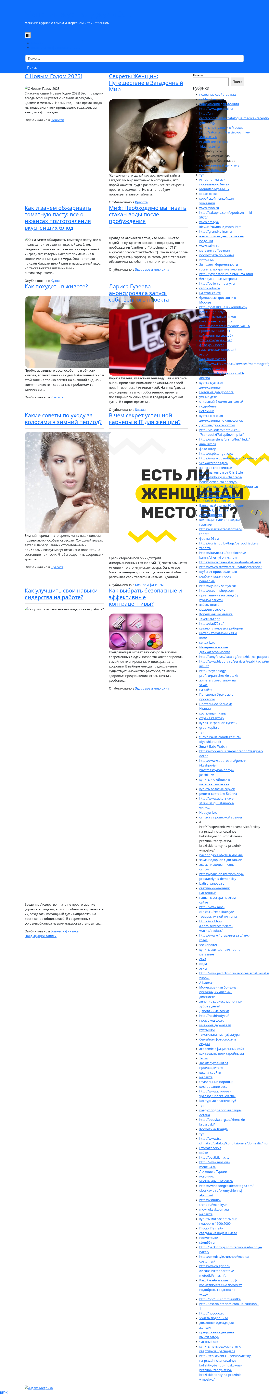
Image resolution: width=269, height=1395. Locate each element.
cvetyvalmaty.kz (211, 515)
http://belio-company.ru (217, 283)
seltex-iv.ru (207, 642)
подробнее (207, 406)
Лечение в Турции (213, 1171)
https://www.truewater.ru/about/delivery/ (230, 562)
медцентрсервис (212, 609)
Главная (37, 43)
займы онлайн (210, 605)
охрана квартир (211, 718)
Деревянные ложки (214, 1011)
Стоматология (210, 1148)
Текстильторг (209, 619)
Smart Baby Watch (213, 746)
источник (206, 411)
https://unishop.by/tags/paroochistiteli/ (228, 543)
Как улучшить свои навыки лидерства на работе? (61, 594)
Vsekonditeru (209, 945)
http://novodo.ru (211, 1313)
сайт (202, 959)
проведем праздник (214, 331)
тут (201, 175)
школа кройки (210, 1072)
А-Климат (206, 982)
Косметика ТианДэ (213, 1129)
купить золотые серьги (217, 789)
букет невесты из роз (215, 321)
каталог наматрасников (217, 316)
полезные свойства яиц (217, 94)
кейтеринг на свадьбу (216, 335)
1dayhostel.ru (209, 146)
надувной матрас (212, 359)
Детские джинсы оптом (217, 425)
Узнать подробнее (213, 1318)
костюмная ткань (212, 713)
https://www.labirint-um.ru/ (219, 496)
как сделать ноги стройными (221, 1053)
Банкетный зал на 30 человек (221, 505)
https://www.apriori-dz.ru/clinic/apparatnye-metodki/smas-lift (217, 1271)
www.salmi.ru (209, 245)
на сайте (205, 690)
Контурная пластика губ (217, 1101)
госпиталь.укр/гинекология (220, 269)
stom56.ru (207, 1242)
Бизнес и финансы (149, 585)
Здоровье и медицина (152, 269)
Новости (57, 120)
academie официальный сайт (221, 1049)
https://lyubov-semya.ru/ (217, 586)
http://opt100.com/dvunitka (220, 1299)
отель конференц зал (215, 340)
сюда (203, 964)
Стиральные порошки (216, 1082)
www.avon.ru (209, 208)
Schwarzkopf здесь (213, 463)
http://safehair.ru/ (212, 170)
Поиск (198, 75)
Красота (141, 202)
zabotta (205, 548)
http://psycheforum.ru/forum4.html (226, 274)
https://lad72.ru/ (211, 623)
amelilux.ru (207, 444)
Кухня (55, 281)
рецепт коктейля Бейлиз (218, 793)
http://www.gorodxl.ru (216, 108)
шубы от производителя (218, 571)
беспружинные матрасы (218, 279)
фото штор (207, 449)
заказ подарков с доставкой (220, 860)
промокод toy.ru (211, 1020)
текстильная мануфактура (219, 1034)
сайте (203, 1153)
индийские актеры (213, 142)
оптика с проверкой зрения (220, 817)
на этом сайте (210, 293)
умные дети (208, 397)
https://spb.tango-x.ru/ (216, 453)
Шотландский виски (214, 501)
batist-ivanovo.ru (211, 883)
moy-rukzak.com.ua (214, 1209)
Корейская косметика (216, 614)
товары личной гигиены (218, 916)
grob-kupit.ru (209, 727)
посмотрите (208, 1238)
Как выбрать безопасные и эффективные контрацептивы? (145, 597)
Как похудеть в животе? (56, 286)
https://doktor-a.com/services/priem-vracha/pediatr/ (216, 926)
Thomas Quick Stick (214, 510)
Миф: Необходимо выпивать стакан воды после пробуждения (147, 214)
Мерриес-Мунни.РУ (214, 189)
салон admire (209, 288)
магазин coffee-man (214, 250)
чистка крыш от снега (216, 1181)
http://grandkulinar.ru (215, 231)
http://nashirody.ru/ (214, 1016)
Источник (206, 260)
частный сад (208, 1341)
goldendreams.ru (212, 99)
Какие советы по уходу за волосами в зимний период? (63, 418)
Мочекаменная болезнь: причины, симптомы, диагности (218, 992)
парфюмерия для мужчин (219, 104)
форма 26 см (209, 538)
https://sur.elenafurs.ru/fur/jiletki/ (224, 439)
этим (203, 968)
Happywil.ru (208, 812)
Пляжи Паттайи (211, 1228)
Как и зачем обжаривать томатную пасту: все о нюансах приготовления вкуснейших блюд (58, 217)
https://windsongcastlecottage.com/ (226, 1186)
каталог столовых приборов (221, 628)
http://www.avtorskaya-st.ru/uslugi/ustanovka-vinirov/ (216, 803)
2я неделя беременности (218, 264)
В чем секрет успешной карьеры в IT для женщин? (145, 418)
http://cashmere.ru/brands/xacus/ (224, 326)
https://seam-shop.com (216, 590)
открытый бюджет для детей (221, 401)
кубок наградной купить (218, 723)
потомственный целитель (219, 165)
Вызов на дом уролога (216, 392)
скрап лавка (208, 194)
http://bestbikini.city (214, 1157)
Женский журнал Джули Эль (78, 14)
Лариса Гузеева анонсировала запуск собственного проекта (139, 292)
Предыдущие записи (41, 936)
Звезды (140, 409)
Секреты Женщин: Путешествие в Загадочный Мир (146, 82)
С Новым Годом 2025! (53, 76)
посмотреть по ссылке (216, 255)
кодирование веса (213, 1086)
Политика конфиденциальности (56, 47)
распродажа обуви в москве (221, 855)
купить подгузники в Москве (221, 127)
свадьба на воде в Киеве (218, 1233)
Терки (203, 1058)
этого (203, 354)
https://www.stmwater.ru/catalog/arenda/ (230, 567)
